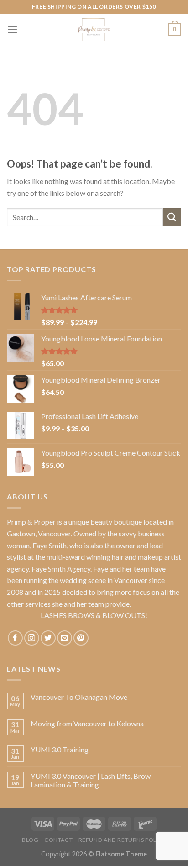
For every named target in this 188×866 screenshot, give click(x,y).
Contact (58, 839)
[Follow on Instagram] (31, 638)
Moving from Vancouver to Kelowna (87, 723)
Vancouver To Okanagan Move (79, 697)
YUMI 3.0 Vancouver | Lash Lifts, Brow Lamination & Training (91, 780)
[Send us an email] (64, 638)
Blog (30, 839)
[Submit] (172, 217)
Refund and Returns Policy (122, 839)
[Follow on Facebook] (15, 638)
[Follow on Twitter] (48, 638)
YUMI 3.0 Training (60, 749)
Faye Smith (49, 545)
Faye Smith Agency (60, 568)
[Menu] (12, 29)
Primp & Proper (31, 521)
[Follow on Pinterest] (81, 638)
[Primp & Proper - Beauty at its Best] (94, 30)
